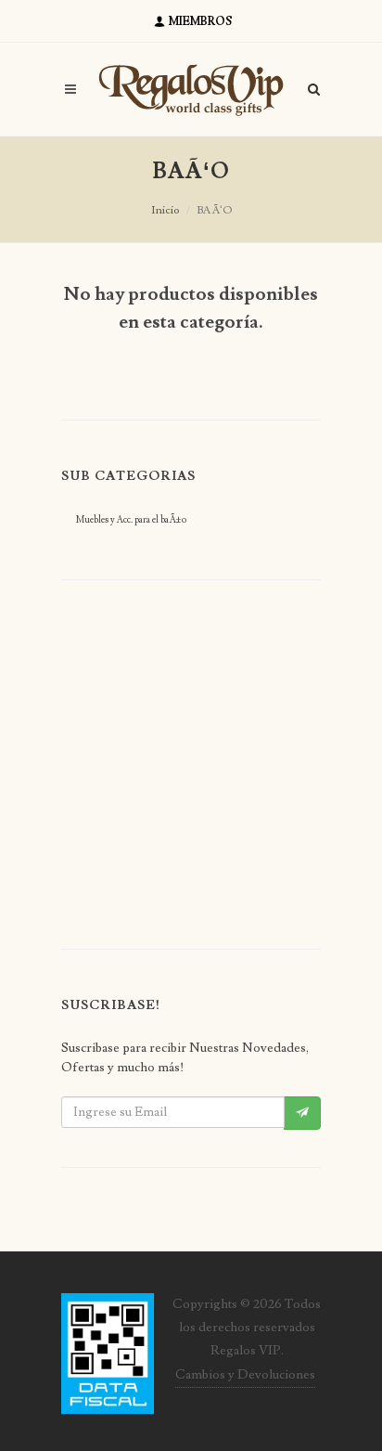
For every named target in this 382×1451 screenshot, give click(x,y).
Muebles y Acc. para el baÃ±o (131, 519)
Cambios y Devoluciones (245, 1375)
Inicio (165, 210)
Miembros (199, 22)
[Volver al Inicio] (191, 89)
